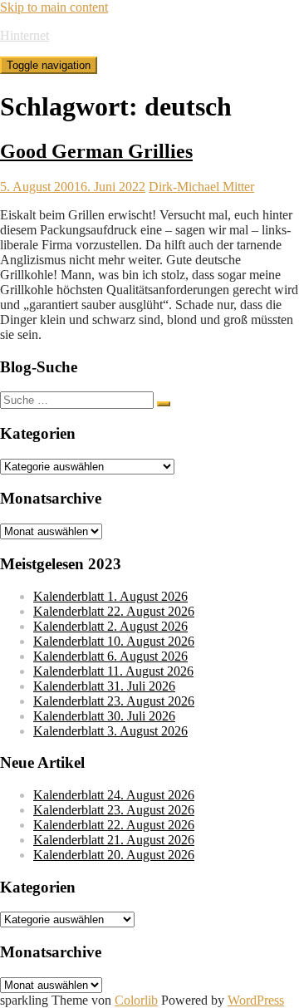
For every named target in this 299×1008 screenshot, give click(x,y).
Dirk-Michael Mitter (201, 186)
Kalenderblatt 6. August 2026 (110, 656)
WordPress (256, 1000)
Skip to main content (54, 7)
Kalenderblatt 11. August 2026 (113, 671)
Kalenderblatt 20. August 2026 (113, 855)
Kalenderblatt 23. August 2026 (113, 701)
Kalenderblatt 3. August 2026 (110, 731)
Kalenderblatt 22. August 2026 (113, 611)
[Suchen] (163, 403)
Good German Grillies (96, 151)
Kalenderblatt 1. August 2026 (110, 596)
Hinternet (24, 35)
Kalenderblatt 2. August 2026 (110, 626)
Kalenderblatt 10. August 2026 (113, 641)
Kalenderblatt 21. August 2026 (113, 840)
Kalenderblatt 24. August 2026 (113, 795)
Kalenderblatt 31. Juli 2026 (104, 686)
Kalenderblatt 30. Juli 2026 (104, 716)
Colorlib (136, 1000)
